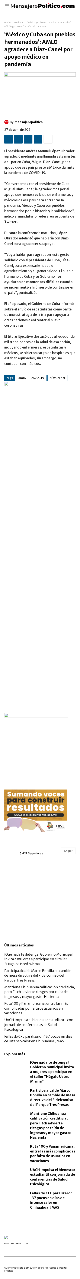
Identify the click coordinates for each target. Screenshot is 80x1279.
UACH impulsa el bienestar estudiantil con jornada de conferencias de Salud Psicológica (38, 1024)
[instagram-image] (16, 873)
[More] (48, 139)
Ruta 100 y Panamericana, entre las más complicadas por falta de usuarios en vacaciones (36, 1008)
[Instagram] (11, 1250)
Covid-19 (37, 378)
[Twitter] (18, 139)
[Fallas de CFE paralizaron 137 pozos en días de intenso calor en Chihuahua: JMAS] (15, 1197)
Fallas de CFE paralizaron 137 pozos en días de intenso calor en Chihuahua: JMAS (51, 1200)
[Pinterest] (28, 139)
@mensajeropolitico (35, 848)
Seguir (68, 850)
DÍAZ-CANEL (57, 378)
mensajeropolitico (29, 122)
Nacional (19, 22)
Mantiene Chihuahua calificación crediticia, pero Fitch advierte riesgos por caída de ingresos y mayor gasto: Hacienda (39, 992)
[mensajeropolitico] (7, 122)
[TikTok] (18, 1250)
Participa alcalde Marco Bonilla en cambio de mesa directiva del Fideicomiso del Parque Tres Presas (37, 975)
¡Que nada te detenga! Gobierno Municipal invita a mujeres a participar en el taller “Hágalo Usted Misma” (38, 959)
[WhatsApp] (38, 139)
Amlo (22, 378)
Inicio (7, 22)
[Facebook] (8, 139)
